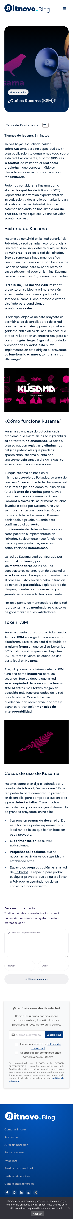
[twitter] (35, 1192)
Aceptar (37, 1213)
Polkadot (21, 872)
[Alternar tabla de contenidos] (44, 125)
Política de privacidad (18, 1168)
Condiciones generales (19, 1184)
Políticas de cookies (17, 1176)
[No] (68, 1208)
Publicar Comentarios (36, 979)
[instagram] (14, 1192)
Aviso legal (11, 1161)
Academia (11, 1137)
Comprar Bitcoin (15, 1129)
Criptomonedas (18, 92)
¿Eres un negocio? (16, 1145)
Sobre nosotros (14, 1152)
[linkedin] (21, 1192)
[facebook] (7, 1192)
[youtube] (28, 1192)
